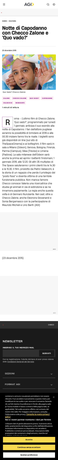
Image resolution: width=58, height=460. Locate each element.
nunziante (20, 103)
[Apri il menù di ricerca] (48, 4)
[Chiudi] (54, 397)
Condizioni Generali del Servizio (20, 362)
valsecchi (7, 103)
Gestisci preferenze (28, 455)
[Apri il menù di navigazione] (4, 4)
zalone (6, 98)
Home (4, 21)
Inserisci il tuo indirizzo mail (18, 347)
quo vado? (34, 98)
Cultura (12, 21)
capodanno (47, 98)
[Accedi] (54, 4)
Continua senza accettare (28, 447)
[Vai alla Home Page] (29, 4)
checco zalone (19, 98)
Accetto (29, 439)
